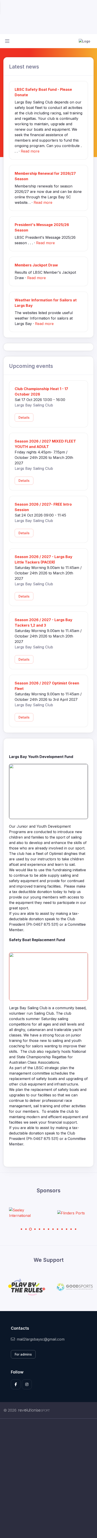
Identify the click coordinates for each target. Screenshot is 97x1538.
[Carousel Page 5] (39, 1229)
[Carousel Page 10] (62, 1229)
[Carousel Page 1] (21, 1229)
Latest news (24, 67)
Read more (30, 151)
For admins (23, 1354)
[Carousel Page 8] (53, 1229)
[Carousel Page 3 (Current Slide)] (30, 1229)
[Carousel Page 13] (75, 1229)
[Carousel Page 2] (26, 1229)
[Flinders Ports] (41, 1213)
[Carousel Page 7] (48, 1229)
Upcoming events (31, 366)
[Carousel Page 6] (44, 1229)
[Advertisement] (48, 1478)
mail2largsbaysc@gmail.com (41, 1339)
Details (24, 417)
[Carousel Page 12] (71, 1229)
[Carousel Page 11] (66, 1229)
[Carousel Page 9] (57, 1229)
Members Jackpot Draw (36, 265)
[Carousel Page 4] (35, 1229)
